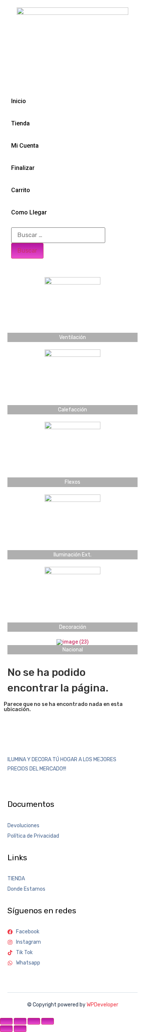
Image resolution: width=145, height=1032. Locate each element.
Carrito (20, 190)
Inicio (18, 101)
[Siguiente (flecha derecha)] (20, 1028)
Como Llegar (29, 212)
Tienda (20, 123)
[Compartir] (34, 1021)
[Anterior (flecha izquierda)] (6, 1028)
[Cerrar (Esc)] (47, 1021)
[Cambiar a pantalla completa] (20, 1021)
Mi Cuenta (25, 145)
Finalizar (23, 167)
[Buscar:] (58, 235)
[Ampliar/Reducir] (6, 1021)
